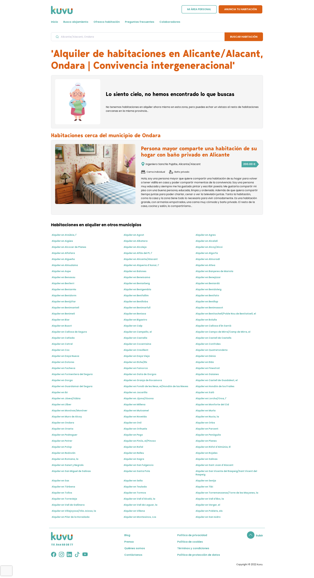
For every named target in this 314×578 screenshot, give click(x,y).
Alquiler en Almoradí (208, 259)
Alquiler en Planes (206, 440)
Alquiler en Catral (62, 344)
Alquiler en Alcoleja (135, 247)
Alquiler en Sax (60, 480)
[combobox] (138, 36)
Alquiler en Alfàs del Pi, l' (138, 253)
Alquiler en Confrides (208, 344)
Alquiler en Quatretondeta (211, 350)
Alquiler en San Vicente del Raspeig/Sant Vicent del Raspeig (226, 472)
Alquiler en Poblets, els (209, 511)
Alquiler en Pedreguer (64, 434)
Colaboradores (169, 22)
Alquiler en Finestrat (208, 368)
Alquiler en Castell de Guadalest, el (217, 380)
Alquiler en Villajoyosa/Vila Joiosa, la (74, 511)
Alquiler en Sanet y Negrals (68, 465)
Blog (127, 535)
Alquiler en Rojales (207, 453)
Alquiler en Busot (62, 325)
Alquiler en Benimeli (63, 313)
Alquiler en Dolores (63, 362)
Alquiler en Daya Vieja (137, 356)
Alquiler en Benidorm (64, 295)
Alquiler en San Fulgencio (139, 465)
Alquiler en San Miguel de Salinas (71, 471)
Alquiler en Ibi (60, 392)
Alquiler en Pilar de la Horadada (70, 517)
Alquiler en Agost (134, 235)
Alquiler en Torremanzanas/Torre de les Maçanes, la (227, 492)
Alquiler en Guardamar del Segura (72, 386)
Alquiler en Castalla (135, 337)
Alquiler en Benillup (207, 301)
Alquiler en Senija (206, 480)
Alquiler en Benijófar (64, 301)
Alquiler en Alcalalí (207, 241)
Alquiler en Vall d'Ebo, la (210, 498)
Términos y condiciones (193, 548)
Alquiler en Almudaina (65, 265)
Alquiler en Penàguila (208, 434)
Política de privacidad (192, 535)
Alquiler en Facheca (63, 368)
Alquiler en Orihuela (135, 428)
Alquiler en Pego (133, 434)
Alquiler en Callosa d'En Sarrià (213, 325)
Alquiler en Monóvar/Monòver (69, 410)
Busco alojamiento (75, 22)
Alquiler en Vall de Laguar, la (140, 504)
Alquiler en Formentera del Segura (72, 374)
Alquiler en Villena (134, 511)
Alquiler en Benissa (135, 313)
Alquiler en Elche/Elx (135, 362)
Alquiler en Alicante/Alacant (141, 259)
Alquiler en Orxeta (62, 428)
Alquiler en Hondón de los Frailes (215, 386)
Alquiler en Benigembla (137, 289)
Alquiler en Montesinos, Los (140, 517)
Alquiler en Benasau (63, 277)
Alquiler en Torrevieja (64, 498)
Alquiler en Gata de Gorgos (140, 374)
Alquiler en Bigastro (135, 319)
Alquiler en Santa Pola (137, 471)
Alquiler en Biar (61, 319)
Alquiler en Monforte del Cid (212, 404)
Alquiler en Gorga (62, 380)
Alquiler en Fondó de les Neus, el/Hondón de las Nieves (156, 386)
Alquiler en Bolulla (206, 319)
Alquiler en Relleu (134, 453)
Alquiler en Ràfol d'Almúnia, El (213, 447)
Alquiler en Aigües (62, 241)
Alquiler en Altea (205, 265)
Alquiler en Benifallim (136, 295)
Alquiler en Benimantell (65, 307)
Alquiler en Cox (61, 350)
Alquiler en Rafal (133, 447)
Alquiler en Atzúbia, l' (64, 235)
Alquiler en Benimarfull (137, 307)
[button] (255, 535)
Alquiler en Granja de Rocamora (143, 380)
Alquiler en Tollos (62, 492)
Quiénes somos (134, 548)
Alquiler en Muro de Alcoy (67, 416)
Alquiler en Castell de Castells (213, 337)
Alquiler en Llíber (61, 404)
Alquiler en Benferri (63, 283)
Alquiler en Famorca (136, 368)
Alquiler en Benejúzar (208, 277)
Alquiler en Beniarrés (64, 289)
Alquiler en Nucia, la (207, 416)
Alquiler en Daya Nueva (65, 356)
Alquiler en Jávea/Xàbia (66, 398)
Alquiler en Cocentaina (137, 344)
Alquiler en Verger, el (208, 504)
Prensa (129, 542)
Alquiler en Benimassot (209, 307)
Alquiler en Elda (205, 362)
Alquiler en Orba (205, 422)
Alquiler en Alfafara (63, 253)
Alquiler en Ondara (63, 422)
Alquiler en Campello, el (138, 331)
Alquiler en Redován (63, 453)
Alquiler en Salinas (207, 459)
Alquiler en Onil (132, 422)
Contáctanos (133, 555)
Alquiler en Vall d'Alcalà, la (139, 498)
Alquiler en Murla (206, 410)
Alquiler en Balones (135, 271)
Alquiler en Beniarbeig (137, 283)
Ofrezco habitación (107, 22)
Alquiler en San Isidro (208, 517)
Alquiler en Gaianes (207, 374)
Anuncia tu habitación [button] (240, 9)
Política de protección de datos (198, 555)
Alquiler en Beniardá (208, 283)
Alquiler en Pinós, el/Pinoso (140, 440)
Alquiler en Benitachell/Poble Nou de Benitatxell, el (226, 313)
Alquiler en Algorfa (207, 253)
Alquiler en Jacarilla (135, 392)
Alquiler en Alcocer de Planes (69, 247)
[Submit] (57, 36)
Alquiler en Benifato (207, 295)
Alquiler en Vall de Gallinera (68, 504)
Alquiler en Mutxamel (136, 410)
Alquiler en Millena (134, 404)
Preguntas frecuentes (139, 22)
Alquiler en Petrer (62, 440)
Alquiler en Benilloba (136, 301)
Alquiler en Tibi (204, 486)
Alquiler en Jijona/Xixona (139, 398)
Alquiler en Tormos (135, 492)
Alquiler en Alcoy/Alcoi (209, 247)
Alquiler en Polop (62, 447)
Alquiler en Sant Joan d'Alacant (214, 465)
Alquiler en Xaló (205, 392)
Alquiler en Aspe (61, 271)
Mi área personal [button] (199, 9)
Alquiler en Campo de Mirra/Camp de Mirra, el (223, 331)
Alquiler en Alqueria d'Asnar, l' (141, 265)
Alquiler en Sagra (134, 459)
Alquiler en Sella (133, 480)
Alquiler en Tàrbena (63, 486)
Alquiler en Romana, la (65, 459)
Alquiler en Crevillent (136, 350)
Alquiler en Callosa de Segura (69, 331)
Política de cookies (190, 542)
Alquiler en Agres (206, 235)
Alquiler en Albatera (136, 241)
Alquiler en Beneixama (137, 277)
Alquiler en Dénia (206, 356)
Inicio (54, 22)
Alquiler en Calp (133, 325)
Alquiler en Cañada (63, 337)
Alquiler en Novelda (135, 416)
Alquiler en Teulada (135, 486)
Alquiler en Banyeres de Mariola (214, 271)
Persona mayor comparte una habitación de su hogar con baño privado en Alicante (199, 151)
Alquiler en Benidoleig (208, 289)
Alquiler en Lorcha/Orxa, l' (211, 398)
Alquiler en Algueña (63, 259)
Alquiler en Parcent (207, 428)
